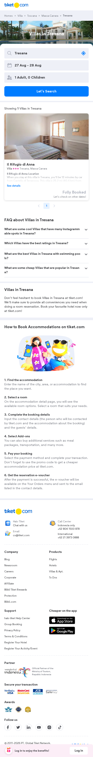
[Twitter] (18, 727)
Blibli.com (10, 602)
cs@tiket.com (21, 535)
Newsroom (10, 565)
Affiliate (9, 583)
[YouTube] (38, 727)
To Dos (53, 577)
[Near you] (83, 53)
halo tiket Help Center (17, 618)
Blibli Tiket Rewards (15, 589)
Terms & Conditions (15, 636)
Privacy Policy (12, 630)
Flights (53, 559)
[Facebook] (7, 727)
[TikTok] (59, 727)
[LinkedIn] (28, 727)
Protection (10, 595)
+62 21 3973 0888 (68, 537)
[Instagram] (49, 727)
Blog (7, 559)
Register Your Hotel (15, 642)
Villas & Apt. (56, 571)
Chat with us (20, 525)
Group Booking (13, 624)
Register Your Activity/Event (20, 648)
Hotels (53, 565)
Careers (9, 571)
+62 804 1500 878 (69, 529)
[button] (46, 231)
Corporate (10, 577)
